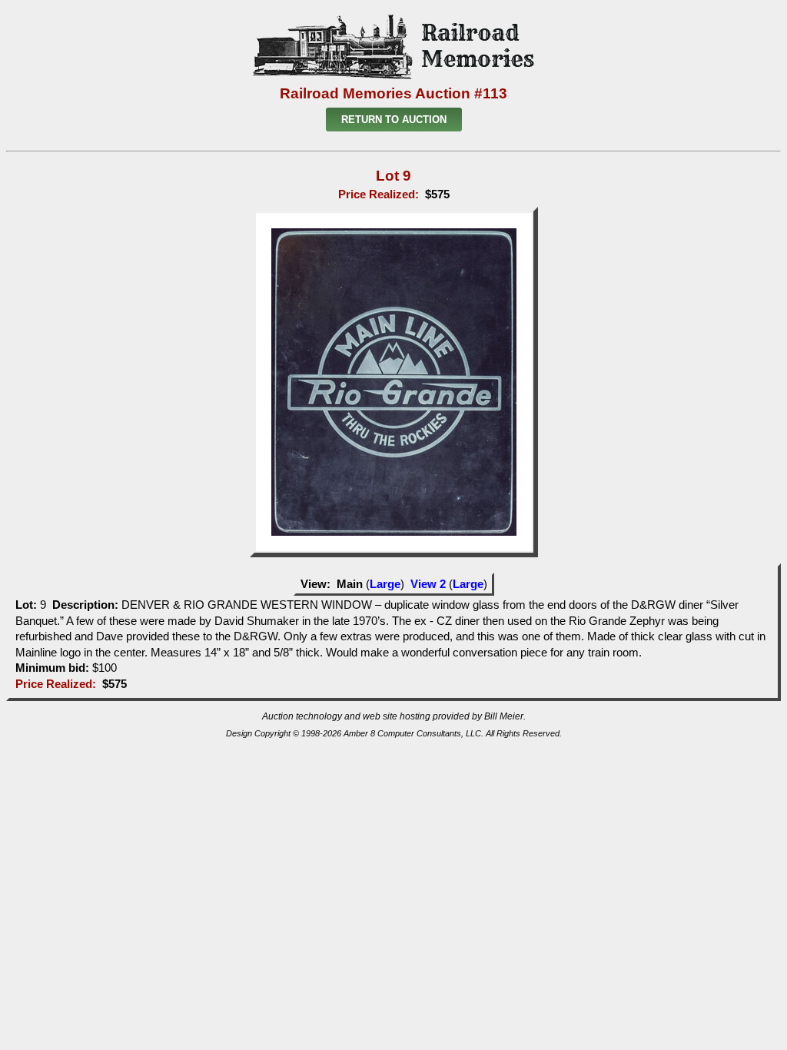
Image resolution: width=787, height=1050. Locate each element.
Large (385, 584)
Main (350, 584)
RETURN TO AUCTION (394, 119)
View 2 (428, 584)
